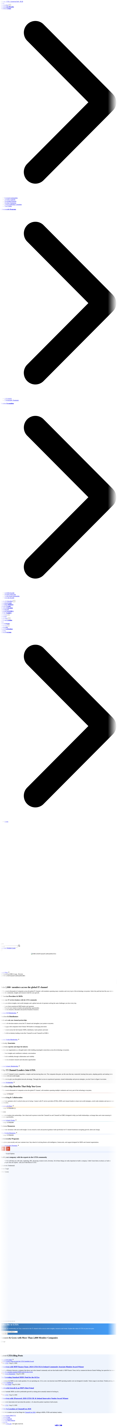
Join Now (4, 948)
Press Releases (5, 623)
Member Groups (6, 8)
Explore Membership (7, 1082)
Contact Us (4, 1422)
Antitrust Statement (6, 1419)
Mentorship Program (10, 201)
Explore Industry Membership (9, 1066)
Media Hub (4, 618)
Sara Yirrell (8, 1384)
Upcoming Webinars (7, 604)
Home (2, 3)
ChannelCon (5, 609)
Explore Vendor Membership (9, 1039)
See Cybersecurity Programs (9, 1145)
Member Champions (10, 203)
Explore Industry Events (8, 1120)
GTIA (6, 1363)
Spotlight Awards (9, 593)
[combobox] (9, 946)
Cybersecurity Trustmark (11, 400)
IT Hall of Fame (5, 1417)
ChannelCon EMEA (7, 611)
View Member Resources (8, 1133)
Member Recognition (7, 403)
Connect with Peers (6, 1106)
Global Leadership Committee (13, 204)
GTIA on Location (6, 620)
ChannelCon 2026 (30, 1412)
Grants (6, 821)
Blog (2, 622)
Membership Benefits (7, 7)
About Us (4, 625)
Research (3, 616)
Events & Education (7, 601)
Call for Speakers (6, 613)
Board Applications (7, 629)
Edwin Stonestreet (10, 1374)
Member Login (11, 948)
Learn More (4, 972)
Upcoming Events (6, 603)
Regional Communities (11, 198)
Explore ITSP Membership (9, 1013)
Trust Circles (8, 206)
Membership (4, 5)
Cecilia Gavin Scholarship (11, 596)
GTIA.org (8, 1424)
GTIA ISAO (8, 398)
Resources (4, 614)
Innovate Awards (9, 598)
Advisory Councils (9, 199)
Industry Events (6, 606)
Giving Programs (6, 632)
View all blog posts (6, 1359)
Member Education (7, 608)
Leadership (4, 627)
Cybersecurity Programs (8, 209)
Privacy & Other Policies (8, 1420)
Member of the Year (10, 594)
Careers (3, 630)
